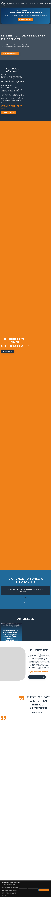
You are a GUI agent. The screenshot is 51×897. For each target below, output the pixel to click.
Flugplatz (40, 3)
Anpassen (23, 889)
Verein (3, 3)
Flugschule (20, 3)
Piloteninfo (11, 3)
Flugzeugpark (30, 3)
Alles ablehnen (32, 889)
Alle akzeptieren (44, 889)
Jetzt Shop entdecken (25, 19)
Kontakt (48, 3)
